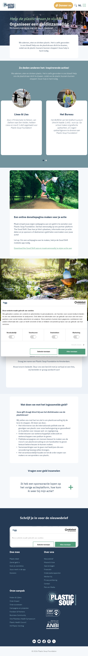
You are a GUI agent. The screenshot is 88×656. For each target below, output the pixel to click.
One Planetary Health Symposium (22, 619)
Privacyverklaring (50, 580)
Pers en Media (49, 587)
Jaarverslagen (49, 566)
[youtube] (39, 641)
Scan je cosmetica (16, 566)
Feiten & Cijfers (15, 597)
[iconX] (54, 641)
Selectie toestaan (43, 351)
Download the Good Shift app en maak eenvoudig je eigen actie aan (43, 248)
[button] (43, 160)
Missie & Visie (49, 562)
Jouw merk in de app (18, 569)
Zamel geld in (15, 562)
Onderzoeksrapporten (52, 573)
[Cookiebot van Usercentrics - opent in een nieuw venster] (76, 302)
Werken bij (48, 576)
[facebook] (44, 641)
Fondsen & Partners (17, 612)
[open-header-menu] (84, 5)
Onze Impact (14, 601)
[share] (34, 641)
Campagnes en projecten (19, 608)
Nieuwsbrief (48, 559)
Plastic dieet (14, 559)
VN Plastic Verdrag (17, 626)
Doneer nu (65, 5)
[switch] (33, 337)
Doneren (13, 573)
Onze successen (16, 604)
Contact (47, 584)
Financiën (47, 569)
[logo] (61, 612)
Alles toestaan (72, 351)
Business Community (18, 615)
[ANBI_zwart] (61, 624)
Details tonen (76, 345)
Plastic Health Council (18, 622)
